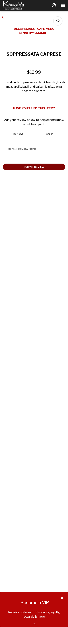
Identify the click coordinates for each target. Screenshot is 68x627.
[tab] (18, 133)
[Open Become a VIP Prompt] (34, 624)
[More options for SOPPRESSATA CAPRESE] (57, 21)
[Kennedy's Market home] (19, 5)
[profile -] (54, 5)
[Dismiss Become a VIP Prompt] (62, 598)
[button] (4, 17)
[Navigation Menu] (63, 5)
